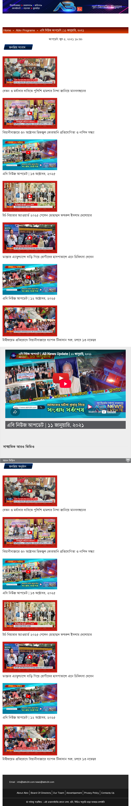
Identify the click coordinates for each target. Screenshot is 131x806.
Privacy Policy (91, 792)
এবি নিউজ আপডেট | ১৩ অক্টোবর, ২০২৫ (29, 174)
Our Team (58, 792)
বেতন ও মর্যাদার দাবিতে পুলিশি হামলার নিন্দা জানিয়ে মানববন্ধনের (44, 91)
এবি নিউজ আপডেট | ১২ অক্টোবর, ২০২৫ (29, 298)
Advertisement (74, 792)
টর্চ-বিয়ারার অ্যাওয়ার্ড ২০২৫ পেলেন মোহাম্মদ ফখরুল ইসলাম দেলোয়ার (47, 215)
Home (7, 30)
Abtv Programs (25, 30)
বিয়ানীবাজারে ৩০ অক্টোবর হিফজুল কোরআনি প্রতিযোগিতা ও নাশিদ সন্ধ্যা (48, 132)
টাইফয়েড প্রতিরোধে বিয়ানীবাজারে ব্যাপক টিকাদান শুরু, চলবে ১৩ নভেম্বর (49, 340)
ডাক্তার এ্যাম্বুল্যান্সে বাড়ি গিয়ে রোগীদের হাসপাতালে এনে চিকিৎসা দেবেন (48, 257)
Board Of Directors (41, 792)
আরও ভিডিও (9, 460)
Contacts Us (107, 792)
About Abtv (22, 792)
